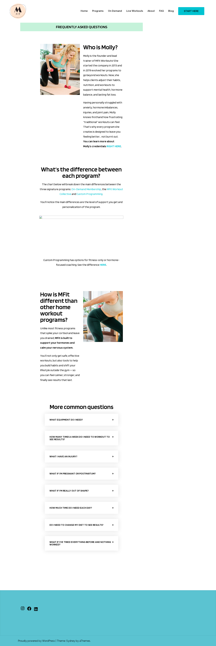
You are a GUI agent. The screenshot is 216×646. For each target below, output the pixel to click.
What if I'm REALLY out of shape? (69, 490)
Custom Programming (89, 194)
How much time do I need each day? (70, 507)
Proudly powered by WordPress (36, 640)
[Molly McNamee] (17, 10)
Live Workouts (134, 11)
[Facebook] (29, 608)
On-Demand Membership (86, 189)
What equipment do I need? (66, 419)
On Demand (115, 11)
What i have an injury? (63, 456)
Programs (98, 11)
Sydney (70, 640)
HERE (103, 264)
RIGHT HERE (114, 146)
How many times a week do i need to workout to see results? (79, 438)
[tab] (81, 420)
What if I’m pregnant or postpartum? (72, 473)
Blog (171, 11)
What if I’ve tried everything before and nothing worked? (80, 543)
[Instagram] (22, 608)
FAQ (161, 11)
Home (84, 11)
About (151, 11)
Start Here (191, 11)
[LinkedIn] (36, 609)
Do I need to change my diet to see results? (76, 524)
